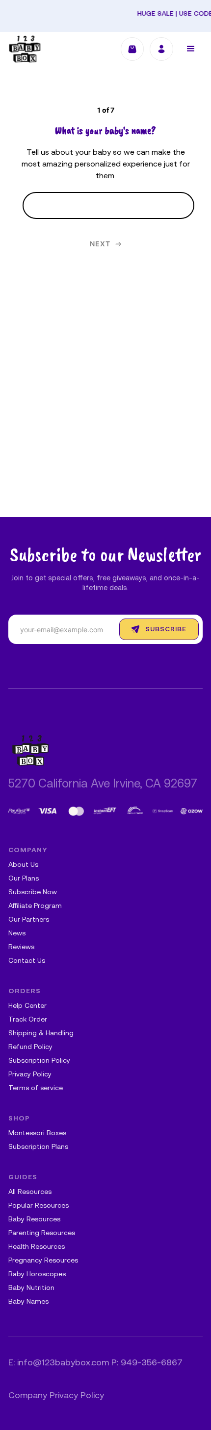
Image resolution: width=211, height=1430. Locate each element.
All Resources (30, 1192)
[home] (24, 49)
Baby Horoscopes (37, 1274)
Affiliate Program (35, 906)
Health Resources (36, 1247)
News (17, 933)
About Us (23, 865)
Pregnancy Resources (43, 1260)
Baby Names (28, 1302)
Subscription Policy (39, 1061)
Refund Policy (30, 1047)
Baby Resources (34, 1219)
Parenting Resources (41, 1233)
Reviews (21, 947)
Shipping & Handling (41, 1033)
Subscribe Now (32, 892)
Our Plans (23, 878)
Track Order (27, 1020)
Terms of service (35, 1088)
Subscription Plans (38, 1147)
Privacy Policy (30, 1074)
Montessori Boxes (37, 1133)
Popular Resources (38, 1206)
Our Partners (28, 920)
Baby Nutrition (31, 1288)
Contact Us (26, 961)
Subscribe (165, 629)
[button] (191, 49)
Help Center (27, 1006)
